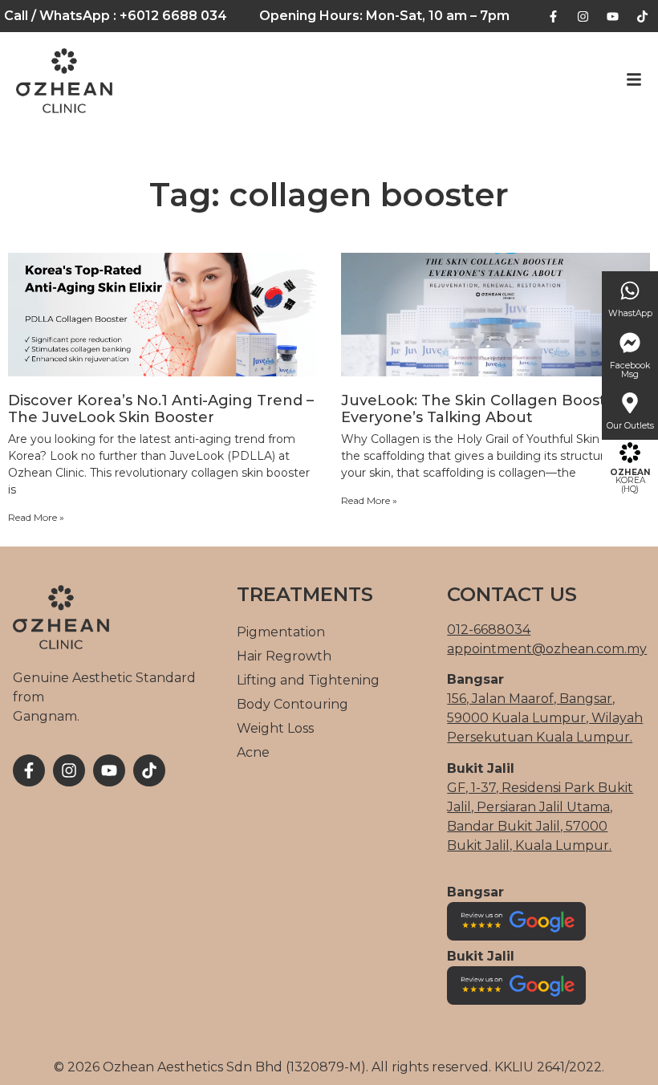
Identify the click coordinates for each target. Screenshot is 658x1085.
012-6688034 (488, 629)
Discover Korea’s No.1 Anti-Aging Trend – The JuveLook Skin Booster (161, 409)
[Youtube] (612, 16)
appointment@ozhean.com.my (547, 648)
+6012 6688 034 (173, 15)
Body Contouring (292, 704)
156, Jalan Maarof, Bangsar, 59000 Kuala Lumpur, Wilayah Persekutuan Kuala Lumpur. (545, 718)
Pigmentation (281, 632)
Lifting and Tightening (308, 680)
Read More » (36, 517)
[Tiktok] (642, 16)
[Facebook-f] (553, 16)
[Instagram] (583, 16)
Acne (253, 752)
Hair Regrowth (284, 656)
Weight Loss (275, 728)
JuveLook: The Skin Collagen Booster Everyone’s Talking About (481, 409)
